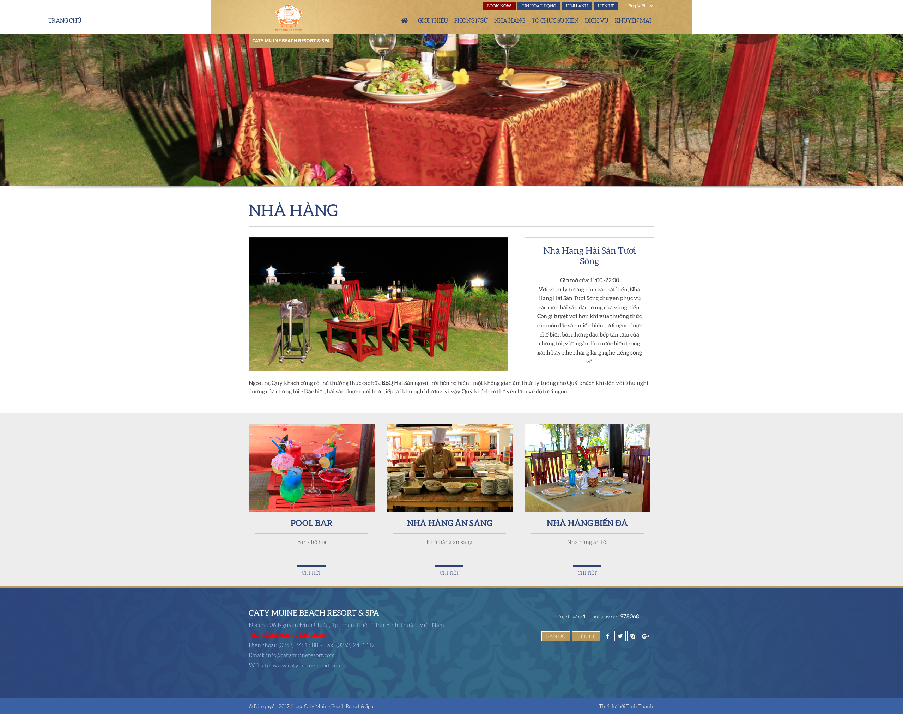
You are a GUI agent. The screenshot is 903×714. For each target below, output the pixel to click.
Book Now (499, 5)
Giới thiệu (433, 20)
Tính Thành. (640, 706)
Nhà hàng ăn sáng (449, 523)
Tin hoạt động (539, 5)
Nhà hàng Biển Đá (587, 523)
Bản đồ (556, 636)
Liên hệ (606, 5)
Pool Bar (312, 523)
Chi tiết (311, 573)
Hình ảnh (577, 5)
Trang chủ (404, 20)
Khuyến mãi (633, 20)
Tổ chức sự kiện (555, 20)
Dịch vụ (596, 20)
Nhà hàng (509, 20)
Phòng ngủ (471, 20)
